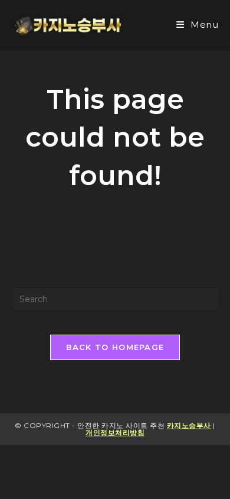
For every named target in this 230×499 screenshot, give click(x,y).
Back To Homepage (115, 347)
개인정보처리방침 (115, 432)
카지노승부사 (189, 425)
